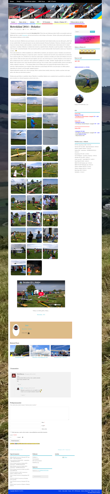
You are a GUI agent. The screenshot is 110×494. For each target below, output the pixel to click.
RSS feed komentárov (37, 460)
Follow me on (79, 26)
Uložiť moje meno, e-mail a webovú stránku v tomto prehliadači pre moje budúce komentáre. (29, 432)
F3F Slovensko (46, 22)
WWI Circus (42, 1)
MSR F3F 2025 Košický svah (81, 163)
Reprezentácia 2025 (80, 135)
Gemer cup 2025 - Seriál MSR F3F (82, 159)
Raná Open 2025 (78, 170)
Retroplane (39, 314)
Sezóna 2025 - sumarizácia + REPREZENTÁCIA (85, 150)
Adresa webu (44, 429)
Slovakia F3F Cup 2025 (80, 157)
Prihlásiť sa (35, 457)
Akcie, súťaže (22, 22)
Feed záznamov (36, 459)
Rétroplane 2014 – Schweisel (60, 357)
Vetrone (32, 22)
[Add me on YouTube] (29, 333)
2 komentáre (34, 29)
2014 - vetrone (26, 29)
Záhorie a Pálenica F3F (60, 22)
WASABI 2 (77, 172)
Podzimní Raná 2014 (19, 357)
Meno (43, 422)
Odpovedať (19, 384)
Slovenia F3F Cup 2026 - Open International (84, 146)
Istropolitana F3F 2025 (79, 153)
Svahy (18, 1)
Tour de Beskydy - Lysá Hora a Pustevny (83, 155)
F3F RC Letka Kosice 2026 (80, 144)
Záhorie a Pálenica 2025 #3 (80, 168)
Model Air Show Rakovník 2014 (16, 449)
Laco (12, 29)
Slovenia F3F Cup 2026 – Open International (19, 458)
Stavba (13, 22)
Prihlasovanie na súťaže (77, 22)
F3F (38, 22)
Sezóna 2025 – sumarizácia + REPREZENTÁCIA (19, 464)
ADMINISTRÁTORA (43, 470)
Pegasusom (24, 35)
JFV (44, 314)
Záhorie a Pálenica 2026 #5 (80, 148)
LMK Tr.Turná (52, 1)
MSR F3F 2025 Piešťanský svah (81, 164)
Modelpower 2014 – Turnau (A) (64, 449)
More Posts (24, 328)
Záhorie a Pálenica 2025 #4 (80, 166)
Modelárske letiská (30, 1)
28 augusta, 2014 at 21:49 (29, 388)
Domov (12, 1)
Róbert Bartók (13, 457)
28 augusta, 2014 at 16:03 (30, 374)
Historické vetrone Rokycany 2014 (40, 357)
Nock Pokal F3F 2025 (79, 161)
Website (30, 328)
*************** (37, 476)
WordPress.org (36, 462)
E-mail (43, 425)
